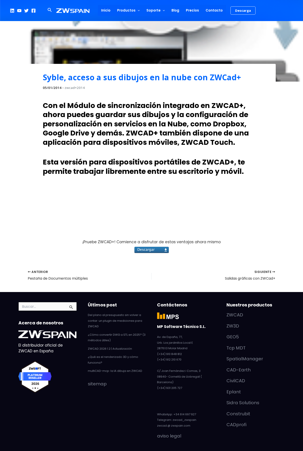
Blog (175, 10)
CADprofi (236, 425)
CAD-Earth (238, 370)
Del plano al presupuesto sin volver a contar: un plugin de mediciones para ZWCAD (115, 320)
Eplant (233, 392)
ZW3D (232, 326)
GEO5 (232, 337)
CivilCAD (235, 381)
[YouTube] (19, 10)
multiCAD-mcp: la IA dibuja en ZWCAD (115, 371)
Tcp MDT (236, 348)
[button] (49, 10)
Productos (126, 10)
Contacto (214, 10)
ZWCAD (234, 315)
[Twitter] (26, 10)
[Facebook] (33, 10)
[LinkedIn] (12, 10)
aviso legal (169, 436)
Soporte (153, 10)
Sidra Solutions (242, 403)
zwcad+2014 (75, 87)
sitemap (97, 384)
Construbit (238, 414)
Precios (192, 10)
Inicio (105, 10)
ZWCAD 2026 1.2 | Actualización (110, 349)
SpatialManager (244, 359)
